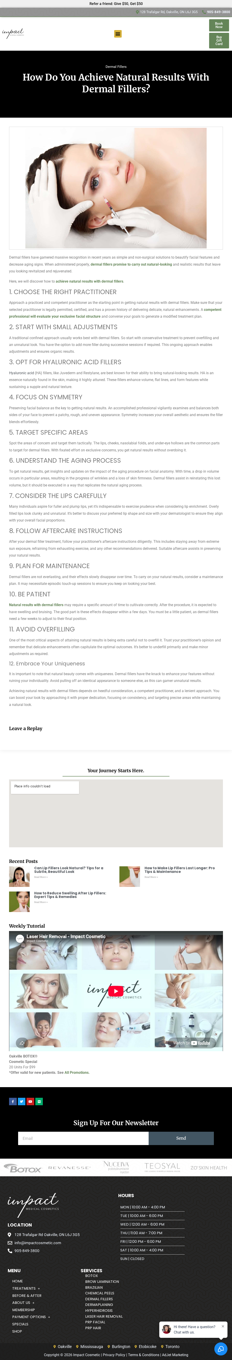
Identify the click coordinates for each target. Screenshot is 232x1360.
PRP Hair (93, 1328)
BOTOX (91, 1275)
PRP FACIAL (95, 1322)
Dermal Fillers (116, 67)
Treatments (24, 1288)
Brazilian (94, 1287)
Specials (20, 1324)
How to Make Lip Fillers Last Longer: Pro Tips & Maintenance (180, 870)
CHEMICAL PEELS (99, 1293)
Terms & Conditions (143, 1355)
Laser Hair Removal (104, 1316)
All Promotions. (77, 1072)
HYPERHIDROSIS (99, 1310)
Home (17, 1281)
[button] (118, 34)
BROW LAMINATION (102, 1281)
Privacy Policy (114, 1355)
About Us (21, 1302)
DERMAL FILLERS (99, 1299)
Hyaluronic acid (21, 373)
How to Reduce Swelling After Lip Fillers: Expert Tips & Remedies (70, 895)
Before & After (26, 1295)
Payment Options (29, 1317)
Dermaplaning (99, 1304)
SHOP (17, 1331)
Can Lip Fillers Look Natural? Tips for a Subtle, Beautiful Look (68, 870)
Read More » (41, 877)
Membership (23, 1309)
